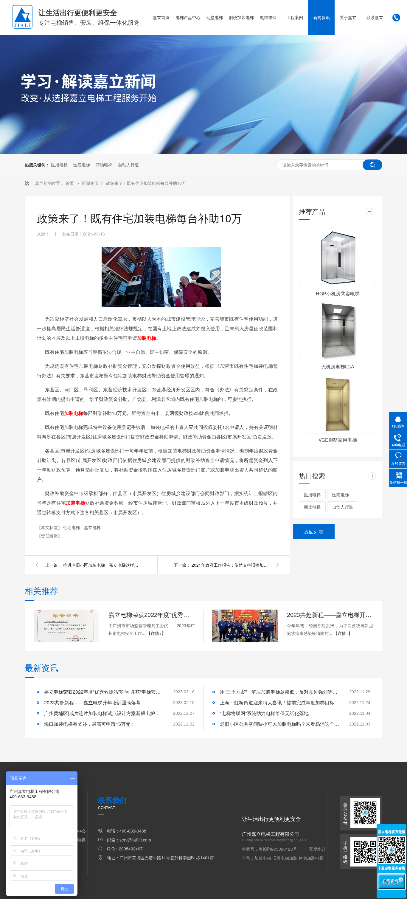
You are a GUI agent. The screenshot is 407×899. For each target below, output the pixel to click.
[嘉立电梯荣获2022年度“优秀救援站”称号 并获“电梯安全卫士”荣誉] (66, 626)
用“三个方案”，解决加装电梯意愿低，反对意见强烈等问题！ (279, 691)
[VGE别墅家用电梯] (337, 404)
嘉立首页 (161, 17)
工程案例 (294, 17)
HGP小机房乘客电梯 (338, 293)
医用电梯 (59, 165)
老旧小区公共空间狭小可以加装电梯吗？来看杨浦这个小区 (279, 723)
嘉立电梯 (92, 527)
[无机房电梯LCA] (337, 331)
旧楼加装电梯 (241, 17)
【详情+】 (156, 633)
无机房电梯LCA (337, 366)
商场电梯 (104, 165)
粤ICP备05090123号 (278, 849)
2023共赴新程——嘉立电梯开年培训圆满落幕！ (330, 614)
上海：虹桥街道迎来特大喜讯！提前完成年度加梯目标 (277, 702)
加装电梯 (146, 337)
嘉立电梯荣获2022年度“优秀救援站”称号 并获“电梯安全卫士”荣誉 (151, 614)
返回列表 (313, 531)
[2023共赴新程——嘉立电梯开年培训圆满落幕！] (245, 626)
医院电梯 (81, 165)
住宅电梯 (72, 527)
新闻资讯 (321, 17)
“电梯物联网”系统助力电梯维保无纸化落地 (264, 713)
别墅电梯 (214, 17)
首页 (70, 183)
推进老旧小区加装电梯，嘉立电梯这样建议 (102, 565)
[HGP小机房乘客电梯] (337, 258)
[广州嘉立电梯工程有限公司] (22, 27)
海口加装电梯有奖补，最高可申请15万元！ (89, 723)
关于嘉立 (348, 17)
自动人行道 (128, 165)
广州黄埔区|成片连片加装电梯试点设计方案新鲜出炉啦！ (103, 713)
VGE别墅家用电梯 (338, 439)
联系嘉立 (374, 17)
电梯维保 (268, 17)
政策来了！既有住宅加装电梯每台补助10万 (146, 183)
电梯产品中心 (188, 17)
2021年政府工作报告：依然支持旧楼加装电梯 (230, 565)
